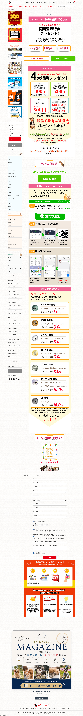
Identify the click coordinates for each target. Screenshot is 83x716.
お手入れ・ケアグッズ (12, 190)
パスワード (35, 490)
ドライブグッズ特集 (12, 320)
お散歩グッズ (10, 184)
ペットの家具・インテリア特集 (14, 345)
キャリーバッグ (11, 233)
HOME (9, 9)
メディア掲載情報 (62, 708)
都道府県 (35, 499)
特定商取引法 (33, 708)
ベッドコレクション (12, 342)
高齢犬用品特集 (11, 308)
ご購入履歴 (49, 6)
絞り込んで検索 (15, 139)
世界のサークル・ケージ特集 (13, 337)
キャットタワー (11, 222)
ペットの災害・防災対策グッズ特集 (14, 314)
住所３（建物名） (36, 511)
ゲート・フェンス (11, 170)
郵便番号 (35, 494)
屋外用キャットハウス (12, 244)
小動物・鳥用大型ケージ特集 (13, 339)
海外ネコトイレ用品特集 (12, 334)
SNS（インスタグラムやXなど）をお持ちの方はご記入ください (45, 545)
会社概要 (27, 708)
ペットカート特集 (11, 286)
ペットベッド (10, 179)
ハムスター (10, 263)
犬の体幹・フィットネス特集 (13, 299)
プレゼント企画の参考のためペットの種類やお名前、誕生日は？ (45, 541)
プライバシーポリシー (53, 708)
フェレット (10, 260)
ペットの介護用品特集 (12, 310)
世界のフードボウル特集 (12, 348)
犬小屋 (9, 168)
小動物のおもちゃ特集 (12, 353)
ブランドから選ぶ (19, 6)
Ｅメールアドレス (36, 486)
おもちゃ (10, 181)
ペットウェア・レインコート (13, 195)
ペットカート (10, 206)
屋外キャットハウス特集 (12, 328)
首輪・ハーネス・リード (12, 176)
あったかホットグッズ (12, 361)
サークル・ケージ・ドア (12, 173)
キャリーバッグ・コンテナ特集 (14, 323)
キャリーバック (11, 209)
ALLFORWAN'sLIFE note (37, 6)
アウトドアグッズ (11, 203)
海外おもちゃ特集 (11, 291)
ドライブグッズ (11, 198)
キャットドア (10, 241)
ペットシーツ (10, 162)
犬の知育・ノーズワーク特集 (13, 294)
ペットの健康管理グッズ (12, 302)
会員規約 (35, 552)
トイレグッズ (10, 165)
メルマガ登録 (21, 708)
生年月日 (34, 523)
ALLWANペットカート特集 (13, 283)
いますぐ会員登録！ (36, 58)
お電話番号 (35, 515)
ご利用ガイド (15, 708)
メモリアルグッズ (11, 356)
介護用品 (10, 192)
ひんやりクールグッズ (12, 359)
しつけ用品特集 (11, 350)
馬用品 (9, 271)
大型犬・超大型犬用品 (12, 297)
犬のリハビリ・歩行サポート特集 (14, 305)
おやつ (9, 159)
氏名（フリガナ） (36, 482)
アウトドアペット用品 (12, 317)
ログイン (68, 708)
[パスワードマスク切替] (66, 492)
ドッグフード (10, 157)
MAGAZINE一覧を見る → (41, 698)
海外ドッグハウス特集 (12, 326)
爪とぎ (9, 225)
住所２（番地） (36, 507)
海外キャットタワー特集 (12, 331)
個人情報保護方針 (37, 553)
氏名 (34, 478)
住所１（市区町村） (37, 503)
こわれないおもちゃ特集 (12, 288)
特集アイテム (27, 6)
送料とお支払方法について (42, 708)
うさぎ (9, 257)
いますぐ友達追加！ (63, 58)
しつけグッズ (10, 187)
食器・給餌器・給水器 (12, 201)
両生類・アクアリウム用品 (13, 268)
